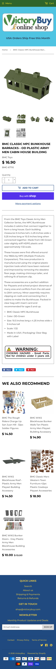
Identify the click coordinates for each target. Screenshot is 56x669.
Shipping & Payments (28, 594)
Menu (8, 3)
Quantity (6, 175)
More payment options (28, 203)
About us (28, 590)
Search (28, 586)
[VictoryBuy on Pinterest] (51, 645)
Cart (51, 3)
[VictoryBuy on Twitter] (41, 645)
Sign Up (48, 627)
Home (5, 50)
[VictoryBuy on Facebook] (46, 645)
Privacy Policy (23, 640)
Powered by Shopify (36, 653)
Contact (10, 640)
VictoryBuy (20, 653)
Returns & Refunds (28, 598)
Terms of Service (39, 640)
